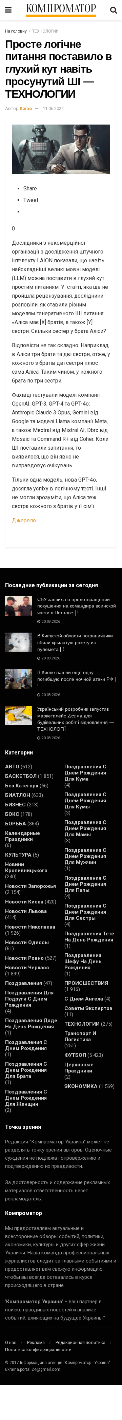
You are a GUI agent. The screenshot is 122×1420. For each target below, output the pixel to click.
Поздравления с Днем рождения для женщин (26, 1098)
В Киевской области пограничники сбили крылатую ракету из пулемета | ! (75, 642)
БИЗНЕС (15, 805)
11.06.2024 (53, 108)
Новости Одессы (27, 942)
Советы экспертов (88, 1008)
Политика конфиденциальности (38, 1349)
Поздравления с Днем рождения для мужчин (85, 856)
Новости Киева (24, 902)
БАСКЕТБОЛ (21, 776)
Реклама (36, 1342)
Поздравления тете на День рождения (89, 937)
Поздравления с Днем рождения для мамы (85, 828)
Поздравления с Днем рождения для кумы (85, 800)
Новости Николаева (30, 927)
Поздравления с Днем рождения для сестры (85, 912)
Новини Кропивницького (26, 867)
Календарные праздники (22, 836)
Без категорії (21, 786)
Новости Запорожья (30, 886)
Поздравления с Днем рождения (26, 1045)
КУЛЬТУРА (18, 855)
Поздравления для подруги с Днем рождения (29, 999)
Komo (26, 108)
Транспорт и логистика (80, 1036)
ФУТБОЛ (75, 1055)
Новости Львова (26, 911)
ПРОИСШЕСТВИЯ (86, 983)
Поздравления (23, 983)
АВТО (12, 767)
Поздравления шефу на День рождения (83, 961)
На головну (16, 31)
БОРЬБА (15, 824)
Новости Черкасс (27, 968)
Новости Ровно (24, 958)
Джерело (24, 520)
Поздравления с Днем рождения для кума (85, 773)
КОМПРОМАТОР (61, 9)
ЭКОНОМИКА (81, 1086)
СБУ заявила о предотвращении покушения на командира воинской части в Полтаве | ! (76, 606)
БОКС (12, 814)
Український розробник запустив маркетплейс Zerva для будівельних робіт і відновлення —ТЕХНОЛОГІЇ (75, 719)
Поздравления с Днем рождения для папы (85, 884)
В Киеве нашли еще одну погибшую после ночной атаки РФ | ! (76, 679)
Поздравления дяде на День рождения (31, 1023)
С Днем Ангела (83, 999)
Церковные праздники (79, 1068)
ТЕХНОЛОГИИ (45, 31)
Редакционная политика (80, 1342)
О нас (10, 1342)
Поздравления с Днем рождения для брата (26, 1070)
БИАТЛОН (17, 795)
